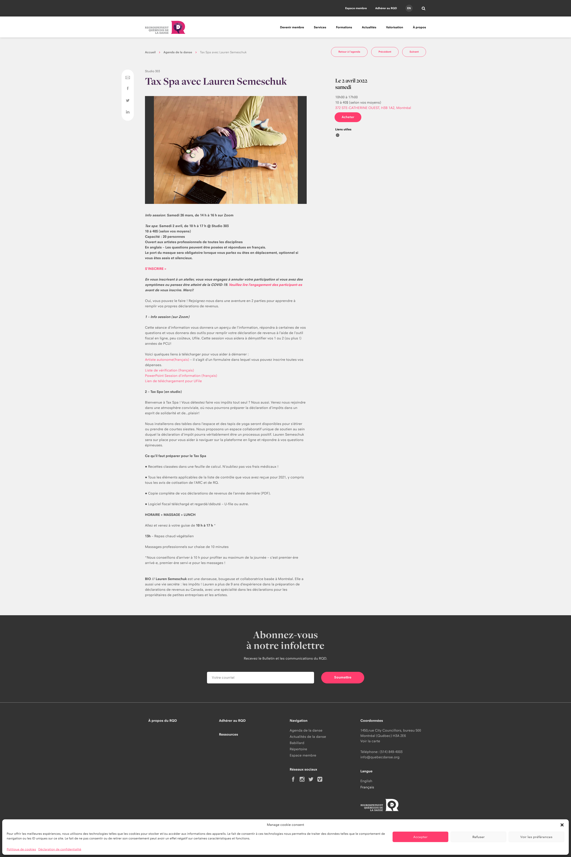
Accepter (420, 837)
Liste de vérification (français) (169, 370)
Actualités (369, 27)
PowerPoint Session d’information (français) (181, 375)
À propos (419, 27)
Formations (344, 27)
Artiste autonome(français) (167, 359)
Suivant (414, 51)
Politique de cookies (21, 849)
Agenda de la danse (177, 52)
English (366, 781)
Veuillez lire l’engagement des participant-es (265, 285)
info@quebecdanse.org (379, 757)
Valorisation (394, 27)
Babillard (297, 743)
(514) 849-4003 (391, 752)
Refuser (478, 837)
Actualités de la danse (308, 736)
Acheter (348, 117)
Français (367, 787)
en (409, 8)
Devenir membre (292, 27)
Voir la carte (370, 741)
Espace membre (356, 8)
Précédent (385, 51)
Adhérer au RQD (386, 8)
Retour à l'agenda (349, 51)
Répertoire (298, 749)
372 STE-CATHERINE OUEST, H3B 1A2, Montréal (373, 108)
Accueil (150, 52)
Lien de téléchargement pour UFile (173, 381)
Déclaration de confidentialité (59, 849)
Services (320, 27)
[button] (562, 825)
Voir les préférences (536, 837)
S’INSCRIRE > (155, 269)
